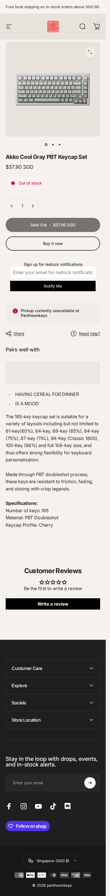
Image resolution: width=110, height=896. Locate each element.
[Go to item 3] (59, 144)
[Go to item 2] (53, 144)
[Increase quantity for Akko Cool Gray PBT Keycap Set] (33, 206)
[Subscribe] (90, 782)
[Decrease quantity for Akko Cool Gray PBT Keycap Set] (12, 206)
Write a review (53, 604)
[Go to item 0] (46, 144)
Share (19, 333)
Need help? (89, 333)
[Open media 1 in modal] (90, 52)
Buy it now (53, 243)
